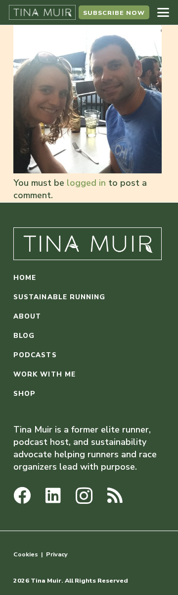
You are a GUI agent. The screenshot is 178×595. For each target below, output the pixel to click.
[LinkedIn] (53, 495)
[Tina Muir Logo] (42, 12)
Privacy (57, 554)
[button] (163, 12)
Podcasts (35, 355)
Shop (24, 393)
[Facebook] (22, 495)
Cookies (25, 554)
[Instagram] (84, 496)
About (27, 316)
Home (24, 277)
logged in (86, 183)
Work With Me (44, 374)
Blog (24, 335)
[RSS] (115, 495)
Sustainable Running (59, 297)
